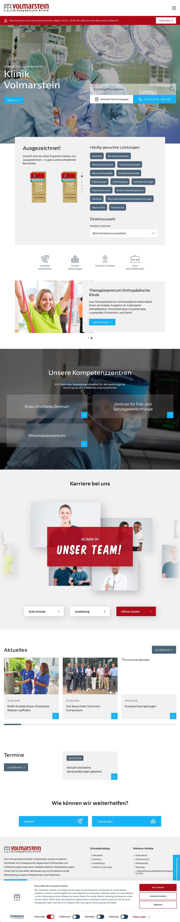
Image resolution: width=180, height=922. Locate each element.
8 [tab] (133, 724)
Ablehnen (158, 905)
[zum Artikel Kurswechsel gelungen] (173, 716)
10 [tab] (167, 724)
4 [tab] (82, 183)
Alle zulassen (158, 887)
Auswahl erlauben (158, 896)
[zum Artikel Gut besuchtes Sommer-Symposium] (114, 716)
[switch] (76, 917)
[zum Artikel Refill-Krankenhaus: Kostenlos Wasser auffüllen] (55, 716)
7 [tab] (82, 192)
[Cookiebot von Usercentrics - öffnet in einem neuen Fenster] (17, 917)
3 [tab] (82, 179)
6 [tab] (82, 189)
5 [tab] (82, 186)
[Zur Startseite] (26, 8)
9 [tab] (150, 724)
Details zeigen (139, 917)
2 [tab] (82, 176)
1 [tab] (82, 173)
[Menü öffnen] (174, 8)
